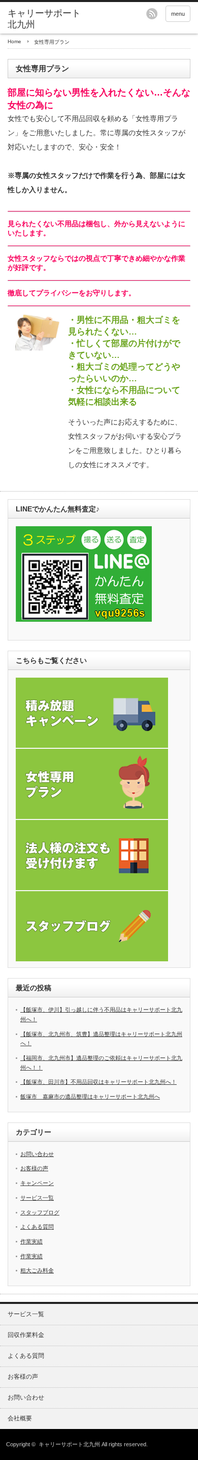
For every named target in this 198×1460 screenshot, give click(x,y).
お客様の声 (34, 1168)
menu (178, 14)
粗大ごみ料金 (37, 1270)
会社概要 (20, 1418)
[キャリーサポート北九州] (47, 19)
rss (151, 13)
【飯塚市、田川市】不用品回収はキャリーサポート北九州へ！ (98, 1082)
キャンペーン (37, 1183)
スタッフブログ (39, 1212)
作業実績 (31, 1241)
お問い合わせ (37, 1154)
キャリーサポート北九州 (69, 1444)
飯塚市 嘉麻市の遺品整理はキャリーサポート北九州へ (90, 1096)
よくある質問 (37, 1227)
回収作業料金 (26, 1335)
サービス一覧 (37, 1198)
